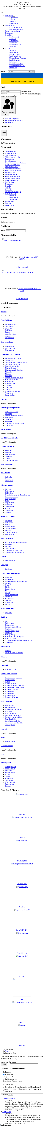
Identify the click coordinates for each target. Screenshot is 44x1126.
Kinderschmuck (10, 368)
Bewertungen (13, 41)
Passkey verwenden (8, 112)
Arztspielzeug (9, 705)
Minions (8, 591)
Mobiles (8, 374)
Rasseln (7, 332)
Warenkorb (13, 21)
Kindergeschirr (10, 350)
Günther (22, 907)
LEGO (3, 556)
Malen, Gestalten (11, 548)
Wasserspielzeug (7, 746)
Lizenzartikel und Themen (10, 573)
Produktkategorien (21, 1087)
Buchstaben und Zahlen (13, 358)
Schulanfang (9, 381)
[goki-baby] (22, 794)
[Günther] (22, 887)
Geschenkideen (10, 780)
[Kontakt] (11, 35)
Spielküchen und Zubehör (14, 723)
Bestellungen (13, 23)
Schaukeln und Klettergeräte (14, 636)
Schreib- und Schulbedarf (13, 550)
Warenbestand (10, 782)
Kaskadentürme (6, 464)
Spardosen (8, 387)
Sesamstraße (9, 598)
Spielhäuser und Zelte (12, 721)
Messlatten (8, 372)
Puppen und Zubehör (9, 674)
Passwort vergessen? (12, 118)
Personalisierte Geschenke (14, 378)
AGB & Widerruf (11, 25)
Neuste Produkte (15, 54)
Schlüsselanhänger (11, 380)
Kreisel (7, 524)
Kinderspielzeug (6, 485)
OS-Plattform (9, 182)
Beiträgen (14, 1089)
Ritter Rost (8, 597)
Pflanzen (4, 657)
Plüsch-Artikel (10, 680)
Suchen (7, 48)
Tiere (3, 737)
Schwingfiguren (10, 383)
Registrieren (9, 122)
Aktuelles (12, 39)
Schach (7, 458)
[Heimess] (22, 1025)
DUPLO (4, 399)
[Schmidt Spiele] (22, 864)
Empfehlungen (10, 772)
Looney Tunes (10, 589)
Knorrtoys (22, 837)
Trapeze (7, 336)
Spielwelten (9, 425)
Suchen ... (4, 71)
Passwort (24, 94)
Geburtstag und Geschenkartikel (16, 362)
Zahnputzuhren (10, 395)
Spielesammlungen (11, 460)
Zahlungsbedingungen (16, 29)
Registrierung (13, 18)
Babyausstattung (7, 342)
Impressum (8, 33)
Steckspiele (9, 512)
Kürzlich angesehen (16, 64)
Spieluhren (8, 613)
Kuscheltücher (10, 348)
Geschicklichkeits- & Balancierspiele (17, 495)
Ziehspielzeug (10, 534)
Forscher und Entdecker (13, 627)
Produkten (8, 1087)
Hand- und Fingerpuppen (13, 678)
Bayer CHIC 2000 (22, 930)
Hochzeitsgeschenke (12, 366)
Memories (8, 456)
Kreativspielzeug (7, 538)
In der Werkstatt (10, 713)
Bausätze (8, 546)
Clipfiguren (9, 326)
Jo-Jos (7, 501)
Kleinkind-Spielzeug (8, 516)
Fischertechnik (6, 429)
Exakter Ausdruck (11, 1079)
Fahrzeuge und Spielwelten (11, 408)
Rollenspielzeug (6, 701)
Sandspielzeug (10, 635)
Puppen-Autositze (11, 684)
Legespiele (8, 504)
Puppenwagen (10, 695)
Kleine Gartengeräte (12, 631)
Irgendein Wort (10, 1077)
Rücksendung (14, 37)
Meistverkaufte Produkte (17, 58)
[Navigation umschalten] (2, 12)
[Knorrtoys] (22, 817)
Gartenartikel (9, 360)
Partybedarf (5, 646)
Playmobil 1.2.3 (10, 669)
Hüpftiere (8, 629)
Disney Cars (9, 579)
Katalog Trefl (9, 201)
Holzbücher (9, 330)
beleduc (22, 1022)
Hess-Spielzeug (22, 953)
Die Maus (8, 577)
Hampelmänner (10, 499)
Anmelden (5, 115)
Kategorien (13, 62)
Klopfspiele (9, 523)
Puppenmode (9, 693)
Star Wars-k (9, 602)
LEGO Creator (10, 561)
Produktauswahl (14, 60)
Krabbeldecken (10, 346)
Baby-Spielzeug (6, 320)
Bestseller (8, 770)
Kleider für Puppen (28, 257)
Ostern (7, 776)
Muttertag (8, 376)
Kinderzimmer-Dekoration (14, 370)
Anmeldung (9, 16)
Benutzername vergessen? (14, 120)
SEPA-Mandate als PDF (13, 170)
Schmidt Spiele (22, 884)
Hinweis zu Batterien (12, 180)
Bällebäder (8, 489)
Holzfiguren (9, 417)
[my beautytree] (22, 840)
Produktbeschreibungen (13, 192)
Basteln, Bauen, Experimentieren (16, 542)
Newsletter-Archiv (15, 44)
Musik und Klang (7, 608)
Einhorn (8, 583)
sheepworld (9, 600)
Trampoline (9, 642)
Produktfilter (13, 52)
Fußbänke (8, 477)
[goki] (22, 996)
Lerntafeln (8, 569)
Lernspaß (4, 565)
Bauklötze (8, 521)
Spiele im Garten (10, 638)
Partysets (8, 651)
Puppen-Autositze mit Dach (14, 685)
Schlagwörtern (25, 1089)
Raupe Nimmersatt (11, 595)
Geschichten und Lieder (9, 438)
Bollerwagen (9, 623)
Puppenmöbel (9, 691)
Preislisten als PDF (11, 167)
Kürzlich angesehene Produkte (15, 163)
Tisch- (9, 1098)
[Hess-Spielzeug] (22, 933)
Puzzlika (22, 976)
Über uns (8, 203)
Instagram (12, 46)
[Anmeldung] (14, 16)
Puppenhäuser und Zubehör (14, 687)
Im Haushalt (9, 711)
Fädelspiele (9, 493)
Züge (3, 754)
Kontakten (8, 1091)
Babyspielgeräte (10, 324)
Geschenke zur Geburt (12, 364)
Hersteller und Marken (17, 66)
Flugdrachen (9, 625)
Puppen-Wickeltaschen (13, 697)
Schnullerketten (10, 334)
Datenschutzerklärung (12, 31)
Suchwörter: (5, 1062)
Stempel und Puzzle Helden (28, 289)
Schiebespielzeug (11, 532)
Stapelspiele (9, 510)
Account (12, 19)
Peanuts (7, 593)
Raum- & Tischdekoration (14, 653)
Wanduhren (9, 481)
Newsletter (13, 43)
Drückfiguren (9, 491)
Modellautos (9, 419)
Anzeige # (4, 1094)
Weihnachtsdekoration (12, 391)
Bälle (7, 621)
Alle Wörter (9, 1075)
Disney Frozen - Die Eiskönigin (16, 581)
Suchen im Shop (10, 194)
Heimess (22, 1045)
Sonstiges (8, 385)
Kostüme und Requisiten (13, 717)
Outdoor (4, 617)
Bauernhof (8, 414)
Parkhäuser (9, 421)
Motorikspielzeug (11, 528)
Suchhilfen (13, 68)
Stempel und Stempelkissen (14, 552)
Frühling (8, 774)
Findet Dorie (9, 585)
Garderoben (9, 479)
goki (22, 999)
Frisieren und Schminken (13, 709)
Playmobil (4, 665)
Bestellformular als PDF (13, 169)
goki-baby (22, 814)
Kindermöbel (5, 473)
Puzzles (7, 508)
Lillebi (7, 587)
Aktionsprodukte (10, 155)
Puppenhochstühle (11, 689)
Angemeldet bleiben (10, 96)
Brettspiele (8, 450)
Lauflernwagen (10, 526)
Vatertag (8, 389)
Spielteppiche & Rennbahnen (15, 423)
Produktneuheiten (15, 56)
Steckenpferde (10, 725)
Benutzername (26, 91)
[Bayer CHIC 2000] (22, 910)
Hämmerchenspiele (11, 497)
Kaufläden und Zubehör (13, 715)
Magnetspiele (9, 506)
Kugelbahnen (9, 503)
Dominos (8, 452)
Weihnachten (9, 778)
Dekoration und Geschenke (11, 354)
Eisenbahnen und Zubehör (14, 416)
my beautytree (22, 861)
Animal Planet (10, 742)
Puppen (7, 682)
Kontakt (8, 35)
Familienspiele (10, 454)
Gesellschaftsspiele (7, 446)
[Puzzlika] (22, 956)
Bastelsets (8, 544)
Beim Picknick (10, 707)
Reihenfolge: (7, 1081)
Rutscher (8, 530)
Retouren (8, 786)
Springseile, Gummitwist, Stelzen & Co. (18, 640)
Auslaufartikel (10, 769)
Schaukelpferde (10, 719)
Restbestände (9, 159)
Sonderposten (6, 762)
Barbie (7, 604)
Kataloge (4, 312)
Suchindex (13, 50)
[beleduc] (22, 1002)
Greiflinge (8, 328)
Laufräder (8, 633)
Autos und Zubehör (11, 412)
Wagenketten (9, 338)
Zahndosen (9, 393)
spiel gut (4, 729)
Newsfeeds (37, 1089)
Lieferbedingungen (15, 27)
